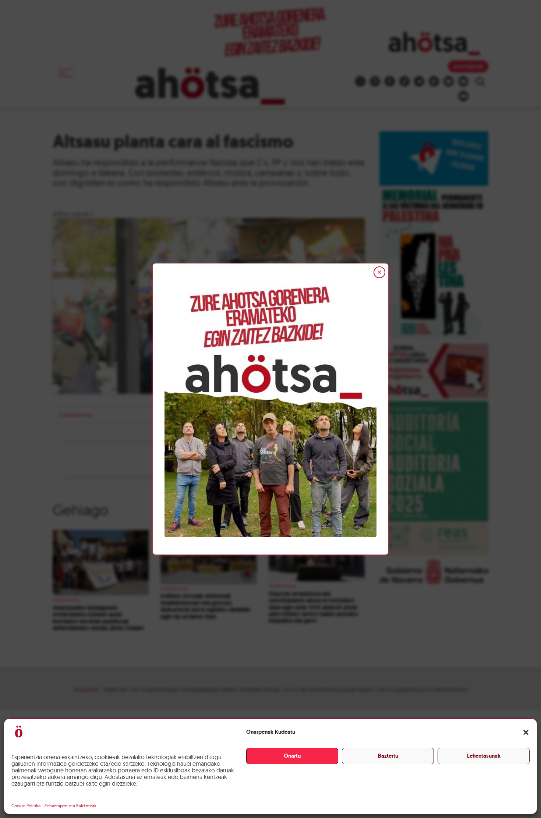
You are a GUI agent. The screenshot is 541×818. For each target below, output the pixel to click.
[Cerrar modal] (379, 272)
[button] (526, 732)
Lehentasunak (484, 755)
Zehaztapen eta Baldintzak (70, 805)
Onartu (292, 755)
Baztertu (388, 755)
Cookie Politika (25, 805)
